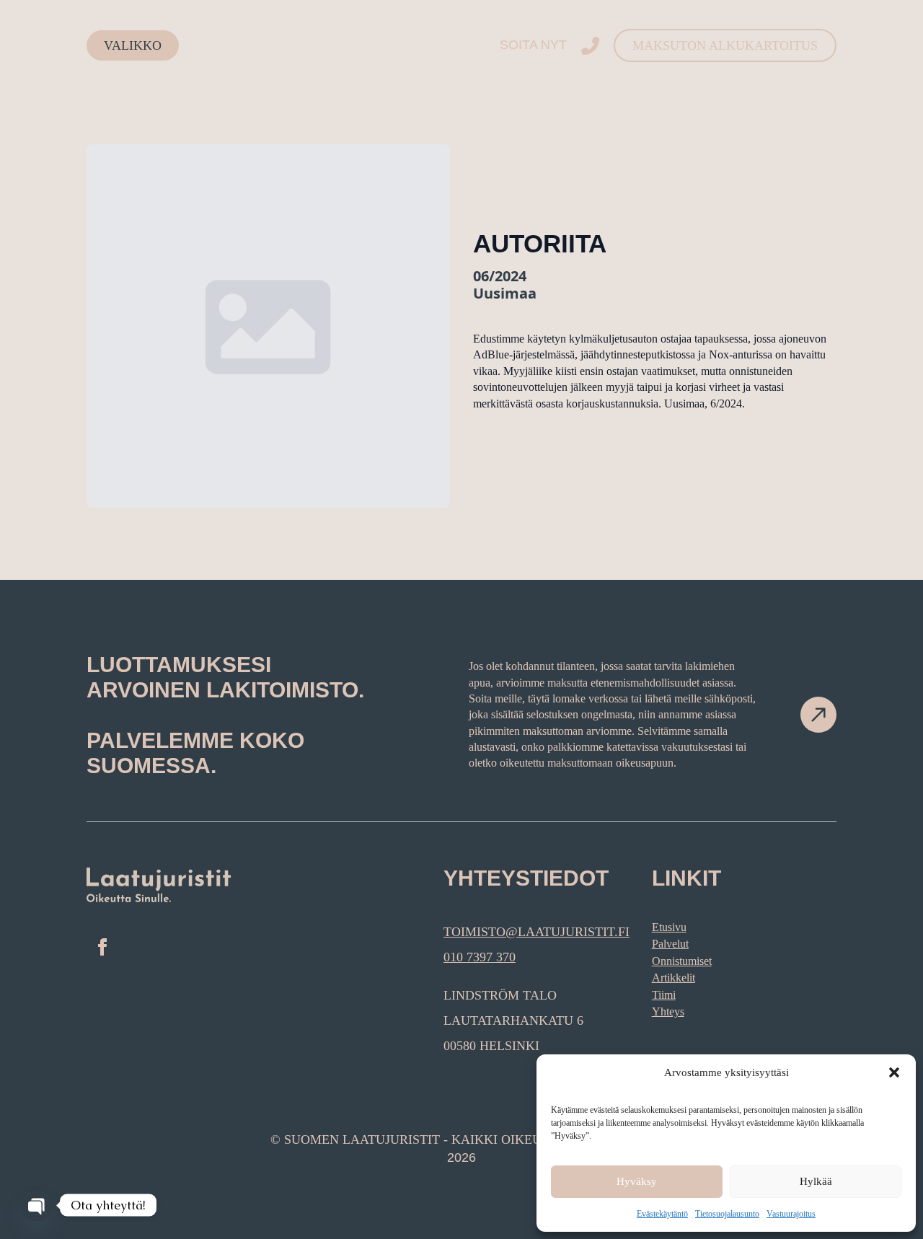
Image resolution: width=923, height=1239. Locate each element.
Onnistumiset (682, 961)
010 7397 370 (479, 957)
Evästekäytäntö (662, 1214)
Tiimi (664, 995)
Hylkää (816, 1181)
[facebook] (102, 947)
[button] (894, 1072)
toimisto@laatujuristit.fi (536, 932)
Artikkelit (673, 977)
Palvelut (670, 944)
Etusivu (669, 927)
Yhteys (668, 1011)
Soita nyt (533, 45)
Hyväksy (637, 1181)
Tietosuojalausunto (727, 1214)
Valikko (133, 45)
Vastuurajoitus (791, 1214)
